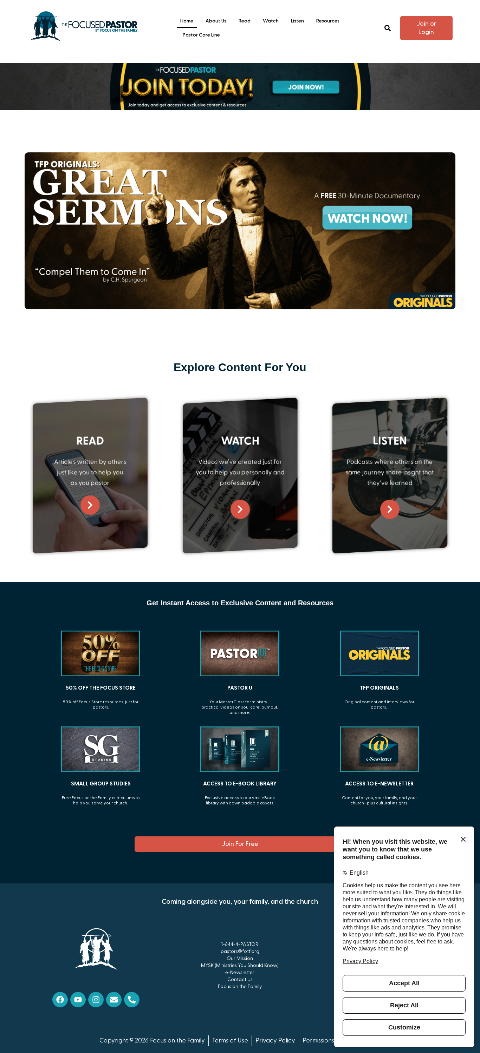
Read (245, 21)
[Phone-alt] (132, 999)
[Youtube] (78, 999)
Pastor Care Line (201, 35)
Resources (327, 21)
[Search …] (387, 28)
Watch (271, 21)
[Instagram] (96, 999)
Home (186, 21)
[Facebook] (60, 999)
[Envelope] (114, 999)
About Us (216, 21)
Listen (297, 21)
